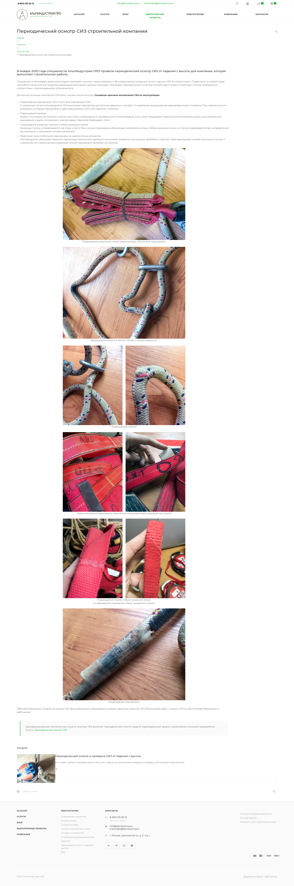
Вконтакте (108, 845)
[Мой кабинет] (247, 3)
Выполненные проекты (31, 828)
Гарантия (65, 841)
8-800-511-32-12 (26, 3)
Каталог (22, 811)
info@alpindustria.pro (128, 3)
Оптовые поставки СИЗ (72, 833)
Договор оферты (248, 818)
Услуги (21, 816)
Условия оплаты (69, 821)
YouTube (124, 845)
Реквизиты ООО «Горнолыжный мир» (258, 822)
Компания (23, 834)
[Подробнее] (56, 768)
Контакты (111, 811)
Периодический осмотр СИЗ (50, 730)
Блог (20, 822)
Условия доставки (69, 825)
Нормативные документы (73, 816)
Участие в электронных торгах (75, 829)
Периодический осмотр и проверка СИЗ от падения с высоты (98, 756)
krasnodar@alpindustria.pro (159, 3)
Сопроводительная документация (77, 837)
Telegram (116, 845)
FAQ (63, 852)
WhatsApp (132, 845)
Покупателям (70, 811)
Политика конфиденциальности (255, 814)
